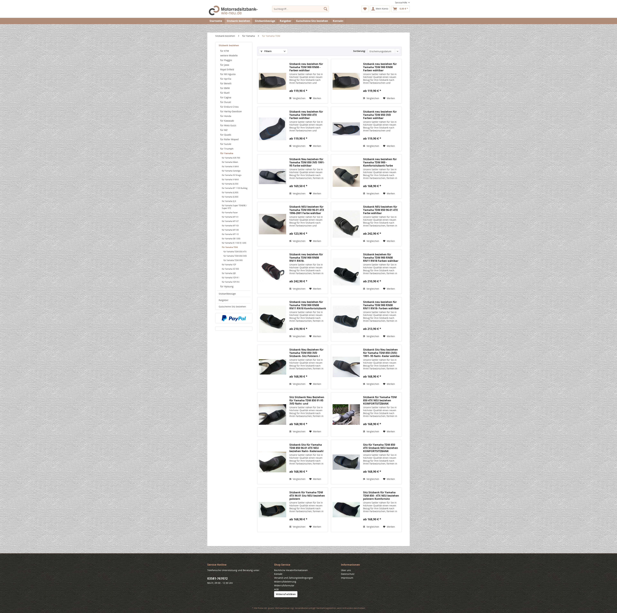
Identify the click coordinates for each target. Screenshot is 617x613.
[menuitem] (300, 9)
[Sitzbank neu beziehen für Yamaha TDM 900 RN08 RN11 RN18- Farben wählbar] (346, 319)
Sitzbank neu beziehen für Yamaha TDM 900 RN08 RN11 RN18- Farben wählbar (381, 305)
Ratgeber (223, 300)
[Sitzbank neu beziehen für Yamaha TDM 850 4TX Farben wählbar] (272, 129)
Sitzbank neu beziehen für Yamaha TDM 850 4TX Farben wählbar (306, 115)
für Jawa (224, 64)
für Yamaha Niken (230, 162)
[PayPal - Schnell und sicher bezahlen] (233, 318)
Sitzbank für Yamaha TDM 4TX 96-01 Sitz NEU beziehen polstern (307, 495)
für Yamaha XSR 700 (231, 157)
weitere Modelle (229, 55)
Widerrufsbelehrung (285, 581)
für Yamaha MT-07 (230, 221)
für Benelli (226, 83)
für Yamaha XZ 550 (230, 269)
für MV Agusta (228, 74)
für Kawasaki (227, 120)
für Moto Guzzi (228, 125)
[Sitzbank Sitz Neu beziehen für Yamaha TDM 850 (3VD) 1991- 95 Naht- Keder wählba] (346, 367)
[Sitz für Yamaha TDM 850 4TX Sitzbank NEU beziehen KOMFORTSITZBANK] (346, 462)
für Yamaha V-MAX (230, 179)
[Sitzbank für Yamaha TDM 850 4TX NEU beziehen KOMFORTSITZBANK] (346, 414)
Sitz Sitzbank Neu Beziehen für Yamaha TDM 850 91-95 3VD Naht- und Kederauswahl (306, 400)
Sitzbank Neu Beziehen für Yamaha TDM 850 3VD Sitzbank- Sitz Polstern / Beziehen (306, 353)
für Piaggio (226, 60)
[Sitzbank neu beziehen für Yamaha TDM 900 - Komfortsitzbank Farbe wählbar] (346, 176)
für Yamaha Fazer (230, 212)
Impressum (347, 577)
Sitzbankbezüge (227, 293)
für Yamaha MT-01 (230, 217)
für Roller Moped (229, 139)
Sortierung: (359, 51)
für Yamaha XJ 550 (230, 183)
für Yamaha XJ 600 (230, 192)
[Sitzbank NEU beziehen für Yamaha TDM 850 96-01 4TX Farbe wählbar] (346, 224)
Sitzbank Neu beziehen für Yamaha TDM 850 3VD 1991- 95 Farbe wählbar (306, 162)
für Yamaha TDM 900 (233, 260)
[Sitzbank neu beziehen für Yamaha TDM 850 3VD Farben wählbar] (346, 129)
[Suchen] (325, 9)
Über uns (346, 570)
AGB (276, 589)
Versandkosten (301, 608)
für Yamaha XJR (229, 273)
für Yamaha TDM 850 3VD (235, 256)
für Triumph (226, 148)
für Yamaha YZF (229, 264)
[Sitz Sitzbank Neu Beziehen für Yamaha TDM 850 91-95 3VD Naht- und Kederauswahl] (272, 414)
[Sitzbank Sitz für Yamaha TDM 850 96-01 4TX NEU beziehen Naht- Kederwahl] (272, 462)
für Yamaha (226, 153)
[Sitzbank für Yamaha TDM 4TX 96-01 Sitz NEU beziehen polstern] (272, 510)
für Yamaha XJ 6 (229, 201)
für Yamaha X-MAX (230, 166)
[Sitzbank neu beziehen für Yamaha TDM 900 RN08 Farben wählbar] (346, 81)
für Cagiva (225, 97)
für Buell (225, 92)
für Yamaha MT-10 (230, 234)
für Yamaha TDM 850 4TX (235, 251)
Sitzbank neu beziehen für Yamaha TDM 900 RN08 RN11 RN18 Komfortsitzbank (307, 305)
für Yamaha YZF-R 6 (230, 282)
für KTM (224, 50)
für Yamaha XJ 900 (230, 196)
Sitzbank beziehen (229, 45)
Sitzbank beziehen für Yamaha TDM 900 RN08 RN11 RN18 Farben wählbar (380, 257)
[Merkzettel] (365, 9)
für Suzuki (225, 144)
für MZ (224, 130)
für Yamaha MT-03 (230, 225)
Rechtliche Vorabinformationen (291, 570)
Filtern (268, 51)
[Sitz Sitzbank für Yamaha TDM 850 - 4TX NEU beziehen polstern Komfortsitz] (346, 510)
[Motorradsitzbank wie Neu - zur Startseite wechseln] (233, 11)
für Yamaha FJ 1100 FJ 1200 (234, 243)
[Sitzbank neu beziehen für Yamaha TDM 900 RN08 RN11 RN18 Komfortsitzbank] (272, 319)
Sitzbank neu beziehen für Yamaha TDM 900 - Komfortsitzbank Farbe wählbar (380, 162)
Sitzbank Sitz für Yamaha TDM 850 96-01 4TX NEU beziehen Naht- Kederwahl (306, 448)
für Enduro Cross (229, 106)
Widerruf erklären (286, 594)
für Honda (225, 116)
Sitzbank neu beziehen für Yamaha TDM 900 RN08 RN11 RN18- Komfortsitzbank (306, 257)
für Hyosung (226, 286)
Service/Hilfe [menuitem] (401, 2)
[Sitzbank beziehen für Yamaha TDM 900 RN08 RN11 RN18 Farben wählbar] (346, 272)
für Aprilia (225, 78)
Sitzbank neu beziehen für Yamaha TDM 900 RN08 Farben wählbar (380, 67)
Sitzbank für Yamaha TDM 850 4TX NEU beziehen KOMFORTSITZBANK (380, 400)
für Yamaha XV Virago (231, 175)
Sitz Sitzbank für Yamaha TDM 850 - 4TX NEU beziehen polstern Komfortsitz (381, 495)
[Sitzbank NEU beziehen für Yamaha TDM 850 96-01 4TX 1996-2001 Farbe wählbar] (272, 224)
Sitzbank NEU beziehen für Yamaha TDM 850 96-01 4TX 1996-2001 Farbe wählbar (306, 210)
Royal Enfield (227, 69)
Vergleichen (298, 98)
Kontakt (338, 21)
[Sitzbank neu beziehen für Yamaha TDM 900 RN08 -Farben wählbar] (272, 81)
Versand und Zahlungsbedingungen (293, 577)
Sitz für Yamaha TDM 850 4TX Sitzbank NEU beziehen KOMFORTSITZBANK (380, 448)
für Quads (225, 134)
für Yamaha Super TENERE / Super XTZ (234, 207)
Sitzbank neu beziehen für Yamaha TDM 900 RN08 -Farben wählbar (306, 67)
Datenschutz (347, 573)
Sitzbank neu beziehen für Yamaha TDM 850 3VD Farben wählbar (380, 115)
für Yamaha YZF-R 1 (230, 277)
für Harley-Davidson (231, 111)
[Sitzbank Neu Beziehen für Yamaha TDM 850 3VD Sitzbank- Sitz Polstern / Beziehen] (272, 367)
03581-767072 (217, 578)
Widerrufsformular (284, 585)
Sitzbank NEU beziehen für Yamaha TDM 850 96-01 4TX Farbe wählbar (380, 210)
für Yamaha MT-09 (230, 230)
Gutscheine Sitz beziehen (232, 306)
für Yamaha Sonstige (231, 170)
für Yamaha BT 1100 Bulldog (234, 188)
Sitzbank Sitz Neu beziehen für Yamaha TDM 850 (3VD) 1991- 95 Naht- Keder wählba (381, 353)
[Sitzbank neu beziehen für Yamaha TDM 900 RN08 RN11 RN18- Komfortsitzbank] (272, 272)
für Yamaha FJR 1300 (231, 238)
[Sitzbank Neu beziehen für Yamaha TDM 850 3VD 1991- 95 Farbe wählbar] (272, 176)
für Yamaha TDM (230, 247)
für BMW (225, 88)
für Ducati (225, 102)
